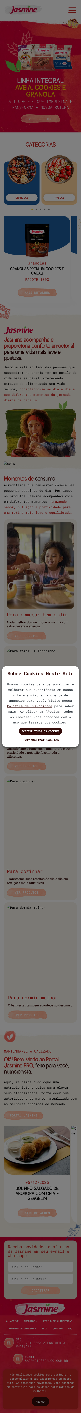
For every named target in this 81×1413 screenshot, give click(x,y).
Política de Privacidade (29, 706)
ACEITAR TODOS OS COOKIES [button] (40, 731)
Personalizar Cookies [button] (41, 740)
